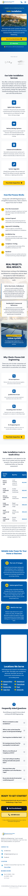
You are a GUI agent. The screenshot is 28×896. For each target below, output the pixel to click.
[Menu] (25, 2)
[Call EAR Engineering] (21, 2)
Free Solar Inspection (13, 183)
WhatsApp (15, 43)
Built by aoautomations (14, 887)
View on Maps (7, 867)
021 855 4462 (15, 815)
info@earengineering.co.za (11, 854)
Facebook (6, 857)
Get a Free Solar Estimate (13, 39)
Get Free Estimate (15, 808)
